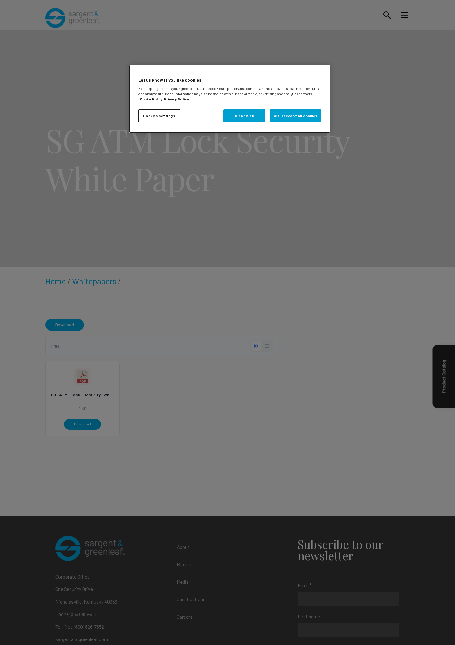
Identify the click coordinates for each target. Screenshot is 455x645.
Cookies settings (159, 116)
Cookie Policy (151, 99)
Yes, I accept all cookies (295, 116)
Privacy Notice (176, 99)
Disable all (244, 116)
